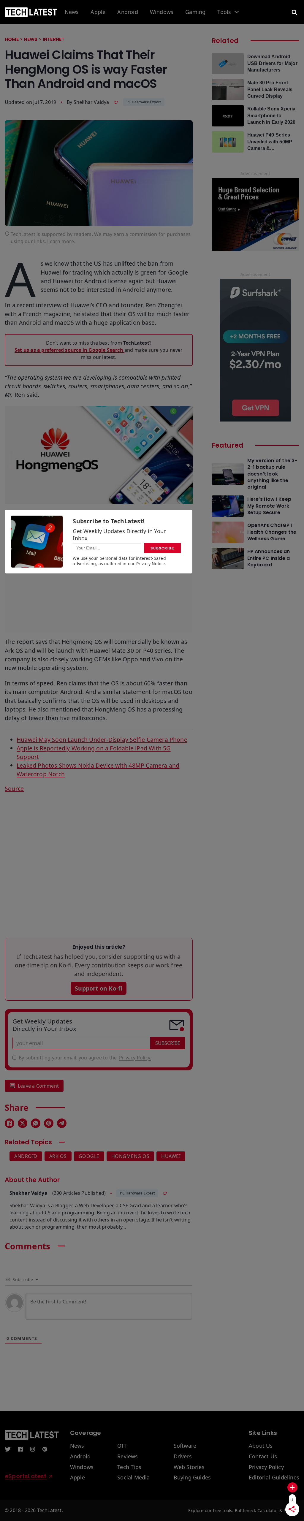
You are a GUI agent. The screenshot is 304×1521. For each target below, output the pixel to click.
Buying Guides (192, 1478)
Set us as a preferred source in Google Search (69, 350)
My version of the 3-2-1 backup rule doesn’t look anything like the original (272, 474)
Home (12, 39)
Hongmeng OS (130, 1156)
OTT (122, 1446)
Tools (224, 12)
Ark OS (58, 1156)
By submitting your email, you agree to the (85, 1057)
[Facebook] (9, 1123)
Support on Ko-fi (98, 988)
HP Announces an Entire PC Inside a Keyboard (268, 558)
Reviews (127, 1457)
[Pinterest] (48, 1123)
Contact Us (263, 1457)
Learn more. (61, 241)
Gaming (195, 12)
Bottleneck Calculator (256, 1510)
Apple (98, 12)
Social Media (133, 1478)
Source (14, 789)
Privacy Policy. (135, 1057)
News (72, 12)
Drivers (183, 1457)
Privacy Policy (266, 1467)
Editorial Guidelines (274, 1478)
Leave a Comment (38, 1086)
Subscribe (167, 1043)
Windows (161, 12)
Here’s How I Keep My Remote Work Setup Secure (269, 506)
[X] (22, 1123)
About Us (261, 1446)
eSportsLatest (26, 1476)
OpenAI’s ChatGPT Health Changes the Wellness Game (272, 532)
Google (89, 1156)
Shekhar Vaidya (91, 102)
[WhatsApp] (35, 1123)
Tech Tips (129, 1467)
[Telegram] (61, 1123)
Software (185, 1446)
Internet (54, 39)
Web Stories (189, 1467)
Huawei (170, 1156)
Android (127, 12)
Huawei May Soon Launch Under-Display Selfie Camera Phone (102, 740)
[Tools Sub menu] (236, 12)
